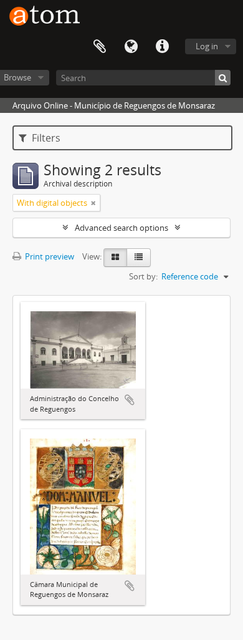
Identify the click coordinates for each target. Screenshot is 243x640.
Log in (207, 46)
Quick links (162, 46)
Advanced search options (121, 227)
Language (130, 46)
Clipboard (99, 46)
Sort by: (143, 276)
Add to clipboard (129, 400)
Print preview (48, 256)
